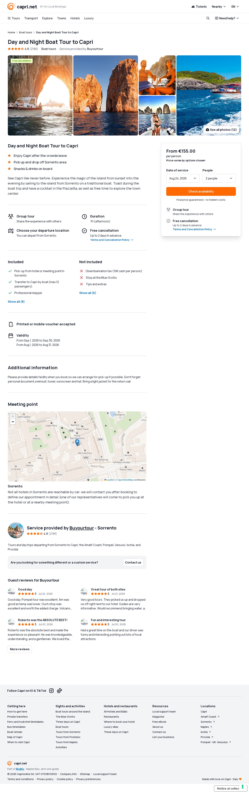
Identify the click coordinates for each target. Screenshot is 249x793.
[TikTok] (59, 691)
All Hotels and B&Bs (115, 711)
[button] (77, 442)
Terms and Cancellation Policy (110, 240)
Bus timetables (16, 727)
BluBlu (20, 769)
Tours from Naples (67, 742)
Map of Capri (14, 737)
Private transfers (17, 716)
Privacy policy (45, 779)
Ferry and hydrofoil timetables (25, 721)
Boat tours (62, 727)
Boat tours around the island (73, 711)
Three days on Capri (68, 721)
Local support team (164, 711)
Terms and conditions (20, 779)
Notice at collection (230, 788)
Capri (204, 711)
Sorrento (206, 721)
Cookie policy (65, 779)
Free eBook (159, 721)
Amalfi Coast (208, 716)
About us (157, 727)
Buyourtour (81, 528)
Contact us (159, 732)
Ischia (204, 732)
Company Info (68, 774)
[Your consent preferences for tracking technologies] (242, 786)
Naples (205, 727)
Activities (61, 747)
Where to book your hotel (119, 721)
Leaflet (110, 479)
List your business (163, 737)
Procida (205, 737)
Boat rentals (14, 732)
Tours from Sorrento (68, 732)
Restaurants (111, 716)
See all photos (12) (223, 130)
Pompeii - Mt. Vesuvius (214, 742)
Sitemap (85, 774)
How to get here (17, 711)
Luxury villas (111, 727)
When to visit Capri (18, 742)
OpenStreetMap (125, 479)
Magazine (158, 716)
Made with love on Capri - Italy (220, 779)
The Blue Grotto (65, 716)
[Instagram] (51, 691)
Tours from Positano (68, 737)
